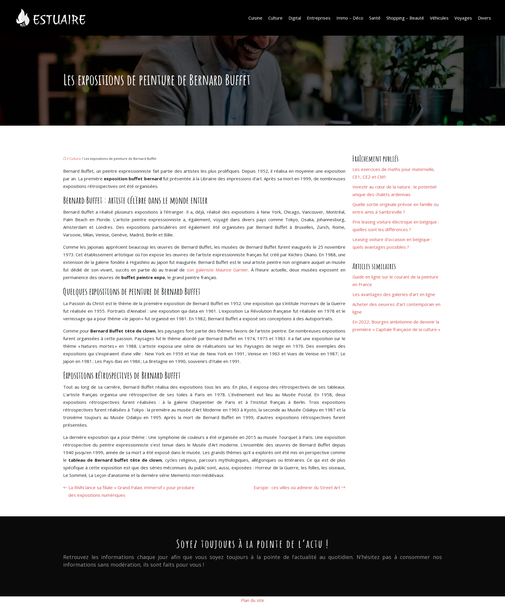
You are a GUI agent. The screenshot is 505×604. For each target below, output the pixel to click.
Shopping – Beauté (405, 18)
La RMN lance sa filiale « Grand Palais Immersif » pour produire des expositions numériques (131, 491)
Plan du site (252, 600)
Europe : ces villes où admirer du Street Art (297, 487)
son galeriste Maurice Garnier (217, 270)
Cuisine (255, 18)
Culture (275, 18)
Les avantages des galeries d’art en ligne (393, 294)
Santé (375, 18)
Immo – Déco (349, 18)
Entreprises (319, 18)
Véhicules (439, 18)
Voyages (463, 18)
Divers (484, 18)
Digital (294, 18)
